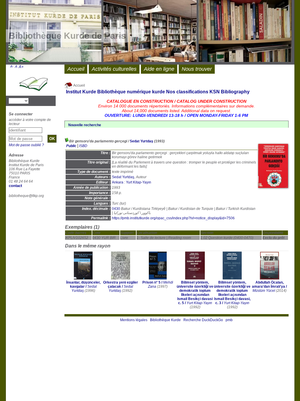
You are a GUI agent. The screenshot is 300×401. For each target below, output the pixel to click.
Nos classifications (187, 91)
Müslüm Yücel (264, 291)
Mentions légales (133, 320)
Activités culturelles (114, 69)
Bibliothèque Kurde (165, 320)
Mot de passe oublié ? (26, 145)
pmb (229, 320)
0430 (116, 209)
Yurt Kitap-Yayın (199, 303)
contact (15, 185)
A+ (21, 67)
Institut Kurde (81, 91)
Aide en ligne (159, 69)
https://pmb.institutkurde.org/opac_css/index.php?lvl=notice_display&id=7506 (173, 218)
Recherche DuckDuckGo (203, 320)
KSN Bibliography (229, 91)
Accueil (79, 85)
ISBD (83, 146)
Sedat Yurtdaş (141, 141)
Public (71, 146)
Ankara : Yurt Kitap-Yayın (131, 182)
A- (11, 66)
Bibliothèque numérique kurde (131, 91)
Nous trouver (197, 69)
